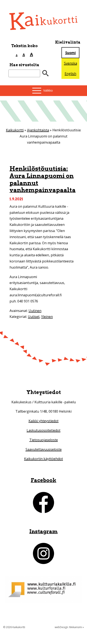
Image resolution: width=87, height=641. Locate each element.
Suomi (70, 52)
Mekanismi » (76, 627)
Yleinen (47, 316)
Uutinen (35, 310)
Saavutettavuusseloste (44, 449)
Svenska (70, 63)
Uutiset (33, 316)
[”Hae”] (45, 73)
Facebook (43, 480)
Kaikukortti (15, 130)
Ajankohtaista (38, 130)
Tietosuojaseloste (43, 440)
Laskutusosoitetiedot (43, 430)
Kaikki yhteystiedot (43, 421)
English (70, 73)
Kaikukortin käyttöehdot (43, 458)
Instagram (43, 531)
